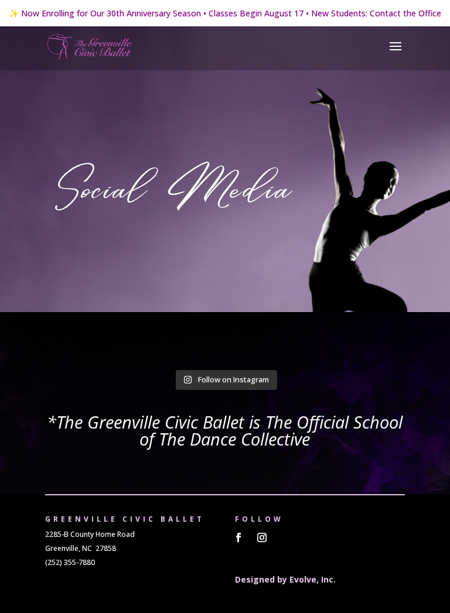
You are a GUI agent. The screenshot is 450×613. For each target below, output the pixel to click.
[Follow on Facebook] (238, 537)
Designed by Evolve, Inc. (285, 579)
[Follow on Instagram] (262, 537)
